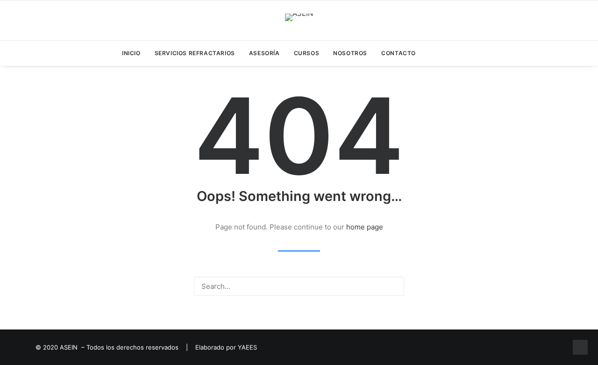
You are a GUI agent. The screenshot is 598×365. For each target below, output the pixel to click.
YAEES (247, 347)
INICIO (131, 53)
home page (364, 226)
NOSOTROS (350, 53)
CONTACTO (398, 53)
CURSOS (307, 53)
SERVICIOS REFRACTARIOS (195, 53)
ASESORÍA (264, 53)
